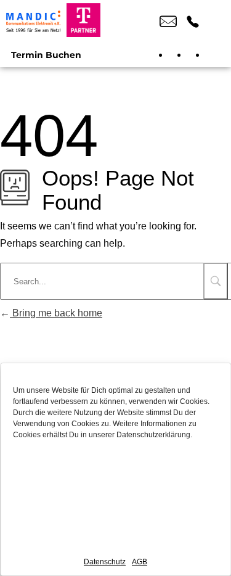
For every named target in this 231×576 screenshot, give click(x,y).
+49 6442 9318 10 (193, 21)
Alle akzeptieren (116, 469)
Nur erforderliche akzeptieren (115, 503)
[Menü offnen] (215, 21)
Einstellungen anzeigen (116, 537)
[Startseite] (33, 21)
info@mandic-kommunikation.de (168, 21)
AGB (139, 561)
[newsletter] (215, 55)
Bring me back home (56, 313)
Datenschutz (105, 561)
